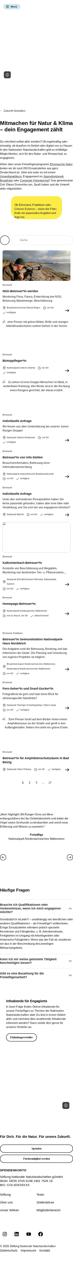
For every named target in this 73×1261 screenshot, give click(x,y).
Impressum (28, 1250)
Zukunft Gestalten (14, 110)
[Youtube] (28, 1234)
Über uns (6, 1202)
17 (51, 782)
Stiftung (5, 1194)
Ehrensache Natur (61, 164)
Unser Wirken (9, 1210)
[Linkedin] (16, 1234)
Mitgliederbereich (48, 1210)
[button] (11, 6)
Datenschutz (8, 1250)
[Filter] (5, 240)
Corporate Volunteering (34, 180)
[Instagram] (5, 1234)
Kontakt (44, 1250)
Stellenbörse (45, 1202)
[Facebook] (40, 1234)
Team (40, 1194)
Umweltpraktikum (11, 176)
